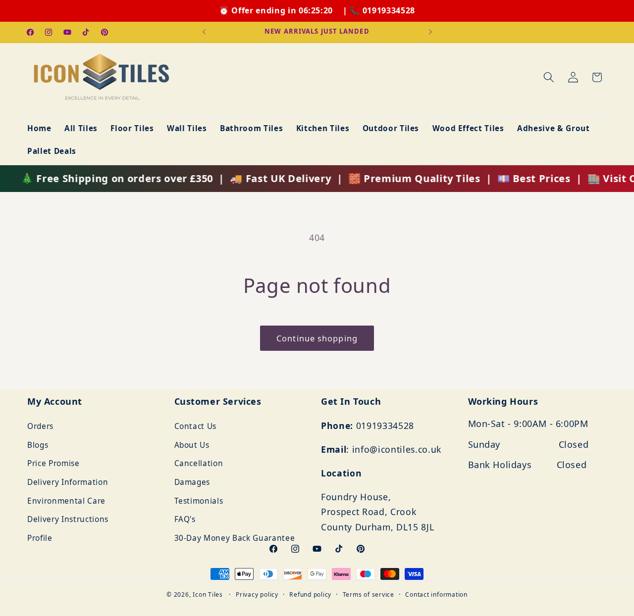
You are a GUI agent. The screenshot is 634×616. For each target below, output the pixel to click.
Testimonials (198, 501)
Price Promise (53, 464)
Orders (40, 426)
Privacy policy (257, 594)
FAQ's (185, 520)
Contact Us (195, 426)
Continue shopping (317, 338)
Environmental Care (66, 501)
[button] (549, 77)
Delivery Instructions (67, 520)
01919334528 (389, 10)
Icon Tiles (208, 594)
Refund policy (310, 594)
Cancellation (198, 464)
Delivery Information (67, 482)
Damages (192, 482)
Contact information (436, 594)
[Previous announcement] (204, 32)
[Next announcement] (430, 32)
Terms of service (368, 594)
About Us (192, 445)
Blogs (37, 445)
